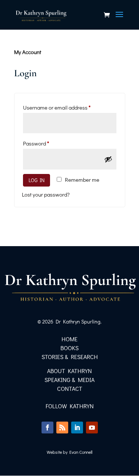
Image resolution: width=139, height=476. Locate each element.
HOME (69, 339)
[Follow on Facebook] (47, 427)
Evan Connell (80, 452)
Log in (36, 180)
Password (46, 143)
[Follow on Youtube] (92, 427)
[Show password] (108, 159)
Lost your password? (46, 194)
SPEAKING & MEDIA (69, 379)
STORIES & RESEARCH (70, 357)
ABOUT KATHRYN (69, 371)
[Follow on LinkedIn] (77, 427)
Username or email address (67, 107)
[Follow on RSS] (62, 427)
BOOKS (69, 348)
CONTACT (69, 388)
